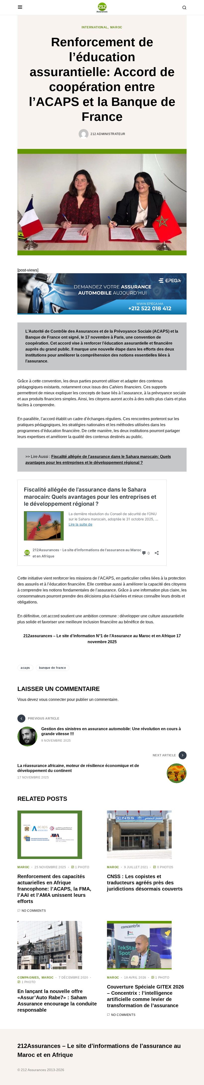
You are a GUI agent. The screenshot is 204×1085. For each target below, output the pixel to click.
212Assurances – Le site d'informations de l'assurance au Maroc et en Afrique (99, 1050)
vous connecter (52, 699)
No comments (34, 910)
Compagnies (28, 977)
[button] (20, 7)
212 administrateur (108, 134)
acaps (25, 668)
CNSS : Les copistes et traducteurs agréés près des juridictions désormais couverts (145, 883)
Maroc (116, 27)
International (95, 27)
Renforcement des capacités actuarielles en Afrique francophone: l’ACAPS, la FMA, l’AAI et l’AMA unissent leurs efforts (54, 889)
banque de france (52, 668)
